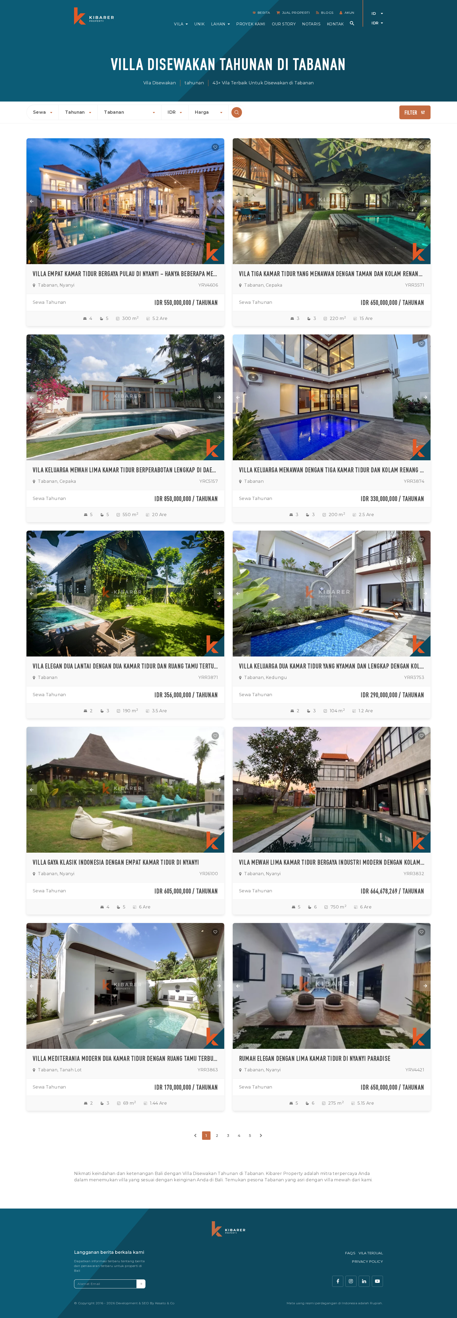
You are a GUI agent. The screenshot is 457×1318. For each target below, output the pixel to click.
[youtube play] (377, 1281)
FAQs (350, 1253)
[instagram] (351, 1281)
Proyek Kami (250, 24)
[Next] (261, 1135)
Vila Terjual (371, 1253)
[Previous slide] (31, 201)
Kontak (335, 24)
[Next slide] (219, 201)
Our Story (284, 24)
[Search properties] (352, 23)
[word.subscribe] (141, 1284)
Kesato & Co (164, 1303)
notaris (311, 24)
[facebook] (337, 1281)
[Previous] (195, 1135)
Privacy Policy (367, 1261)
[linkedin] (364, 1281)
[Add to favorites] (215, 147)
